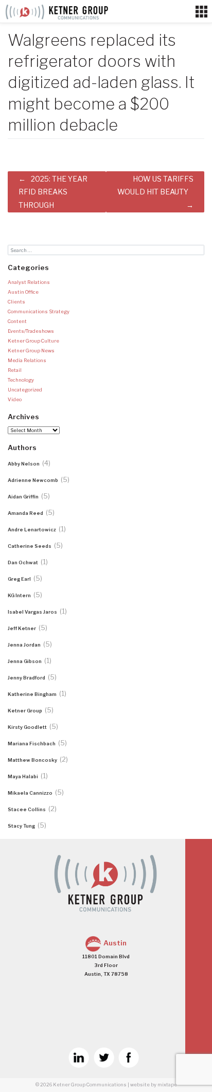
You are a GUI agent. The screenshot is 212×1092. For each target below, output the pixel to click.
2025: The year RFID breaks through (53, 191)
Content (17, 321)
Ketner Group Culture (33, 341)
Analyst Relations (29, 282)
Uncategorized (25, 389)
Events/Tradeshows (31, 331)
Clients (16, 302)
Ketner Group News (31, 350)
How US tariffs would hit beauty (155, 185)
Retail (15, 370)
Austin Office (23, 292)
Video (15, 399)
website (140, 1084)
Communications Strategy (38, 311)
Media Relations (27, 360)
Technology (21, 380)
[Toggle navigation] (201, 12)
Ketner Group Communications (90, 1084)
